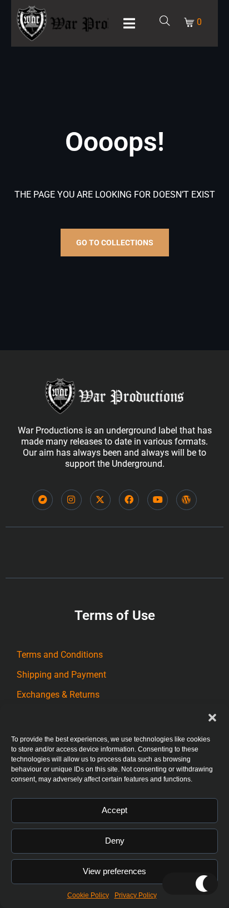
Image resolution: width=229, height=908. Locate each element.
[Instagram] (71, 500)
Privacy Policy (135, 895)
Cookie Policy (88, 895)
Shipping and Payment (61, 674)
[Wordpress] (186, 500)
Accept (114, 810)
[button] (212, 717)
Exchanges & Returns (58, 694)
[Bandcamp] (42, 500)
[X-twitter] (100, 500)
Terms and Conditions (60, 654)
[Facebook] (129, 500)
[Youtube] (157, 500)
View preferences (114, 871)
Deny (115, 840)
